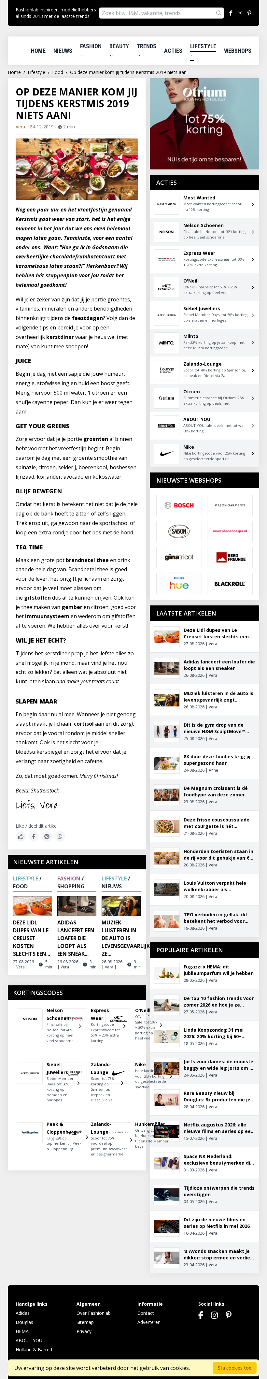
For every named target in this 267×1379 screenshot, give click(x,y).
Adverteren (149, 1322)
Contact (145, 1313)
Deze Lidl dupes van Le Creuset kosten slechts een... (31, 938)
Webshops (237, 50)
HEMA (22, 1331)
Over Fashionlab (94, 1313)
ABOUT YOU (29, 1340)
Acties (173, 50)
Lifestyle (203, 46)
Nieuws (62, 50)
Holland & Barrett (34, 1349)
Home (38, 50)
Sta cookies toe (234, 1368)
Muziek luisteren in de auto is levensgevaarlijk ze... (126, 938)
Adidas (23, 1313)
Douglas (24, 1322)
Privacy (84, 1331)
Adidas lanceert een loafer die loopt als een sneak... (75, 938)
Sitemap (85, 1322)
